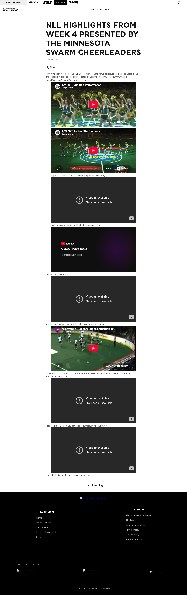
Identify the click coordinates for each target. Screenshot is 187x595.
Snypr (39, 537)
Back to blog (95, 485)
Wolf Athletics (43, 528)
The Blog (130, 520)
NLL (76, 74)
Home (39, 518)
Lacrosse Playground (46, 532)
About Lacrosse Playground (139, 515)
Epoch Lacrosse (43, 523)
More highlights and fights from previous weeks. (68, 475)
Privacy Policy (132, 530)
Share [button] (53, 67)
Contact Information (135, 525)
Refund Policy (132, 535)
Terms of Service (134, 540)
